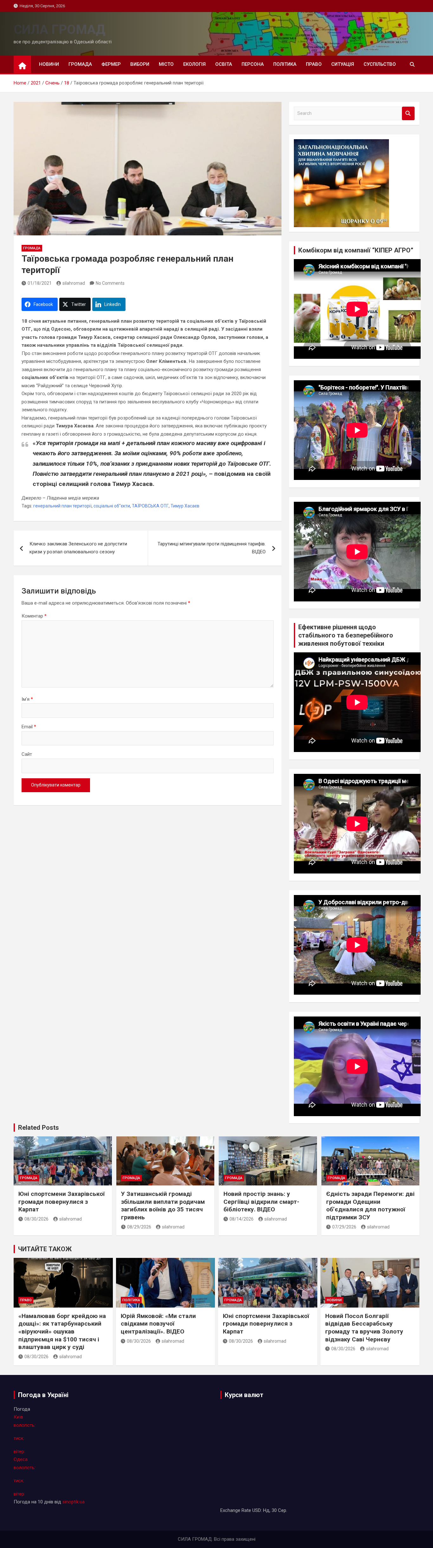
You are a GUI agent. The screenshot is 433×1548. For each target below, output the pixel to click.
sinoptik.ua (73, 1502)
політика (284, 64)
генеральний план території (62, 505)
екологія (194, 64)
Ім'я (27, 699)
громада (80, 64)
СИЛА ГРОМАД (59, 29)
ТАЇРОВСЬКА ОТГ (150, 505)
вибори (139, 64)
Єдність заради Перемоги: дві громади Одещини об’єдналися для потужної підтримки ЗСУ (370, 1205)
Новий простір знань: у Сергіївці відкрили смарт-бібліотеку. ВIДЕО (261, 1201)
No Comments (110, 283)
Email (29, 727)
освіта (223, 64)
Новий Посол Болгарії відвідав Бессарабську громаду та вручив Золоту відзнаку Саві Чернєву (364, 1327)
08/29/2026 (139, 1226)
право (314, 64)
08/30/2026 (36, 1219)
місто (166, 64)
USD (256, 1510)
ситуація (342, 64)
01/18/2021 (40, 283)
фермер (111, 64)
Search (408, 113)
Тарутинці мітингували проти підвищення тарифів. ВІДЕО (212, 548)
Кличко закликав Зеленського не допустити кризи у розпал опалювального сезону (78, 548)
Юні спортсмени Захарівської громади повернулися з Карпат (61, 1201)
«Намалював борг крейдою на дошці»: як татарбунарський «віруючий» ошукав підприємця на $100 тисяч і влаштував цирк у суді (62, 1331)
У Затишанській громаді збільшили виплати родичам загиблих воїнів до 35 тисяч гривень (163, 1205)
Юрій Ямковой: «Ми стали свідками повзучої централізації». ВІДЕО (158, 1323)
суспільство (380, 64)
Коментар (34, 616)
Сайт (27, 754)
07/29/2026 (344, 1226)
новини (49, 64)
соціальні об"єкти (112, 505)
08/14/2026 (241, 1219)
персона (253, 64)
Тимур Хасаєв (185, 505)
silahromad (73, 283)
